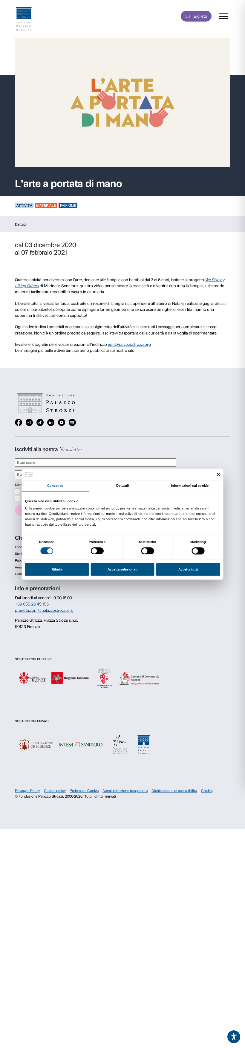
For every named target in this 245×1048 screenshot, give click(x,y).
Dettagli (21, 224)
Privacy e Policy (27, 791)
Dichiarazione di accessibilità (174, 791)
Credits (206, 791)
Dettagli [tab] (122, 486)
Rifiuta (57, 569)
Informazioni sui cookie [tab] (190, 486)
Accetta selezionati (122, 569)
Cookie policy (55, 791)
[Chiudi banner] (218, 474)
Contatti (20, 574)
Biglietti (200, 16)
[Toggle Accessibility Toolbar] (234, 1037)
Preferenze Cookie (84, 791)
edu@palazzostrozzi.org (129, 344)
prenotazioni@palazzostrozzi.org (44, 610)
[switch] (97, 550)
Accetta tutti (188, 569)
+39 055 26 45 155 (32, 604)
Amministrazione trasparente (125, 791)
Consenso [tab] (55, 486)
